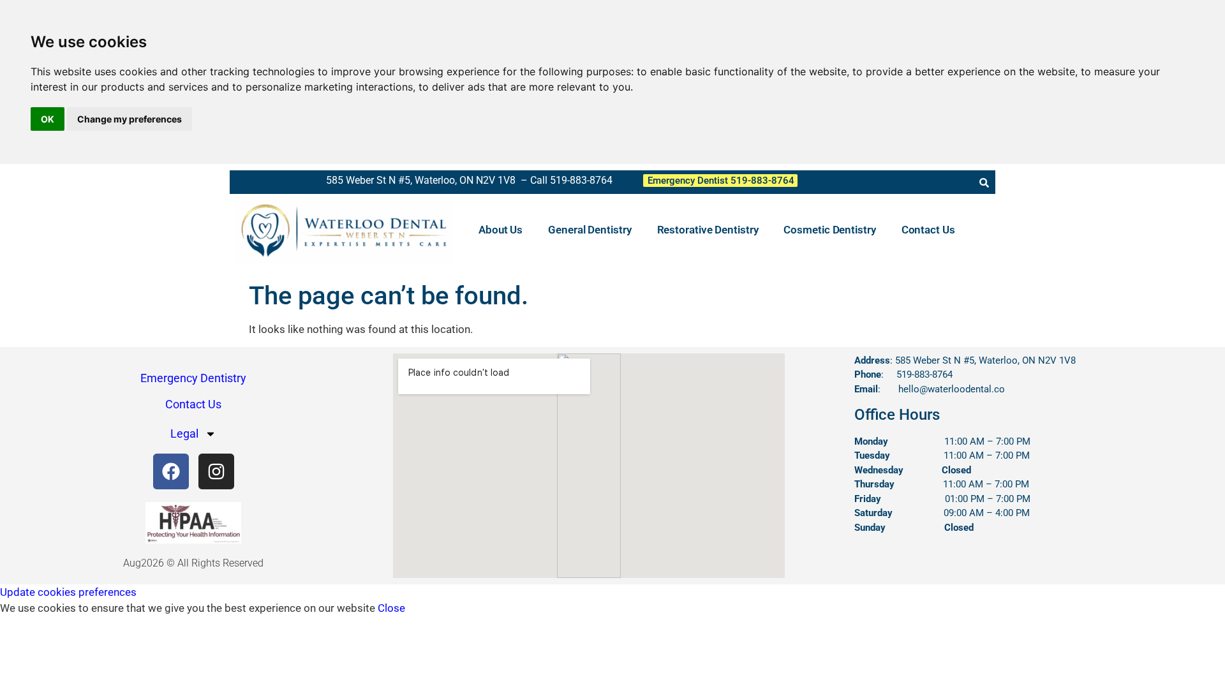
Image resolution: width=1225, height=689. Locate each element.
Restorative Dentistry (708, 229)
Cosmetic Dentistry (829, 229)
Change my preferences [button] (129, 119)
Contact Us (928, 229)
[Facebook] (171, 471)
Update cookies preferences (68, 592)
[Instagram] (216, 471)
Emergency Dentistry (193, 378)
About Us (501, 229)
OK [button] (47, 119)
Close (391, 608)
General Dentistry (589, 229)
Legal (184, 433)
